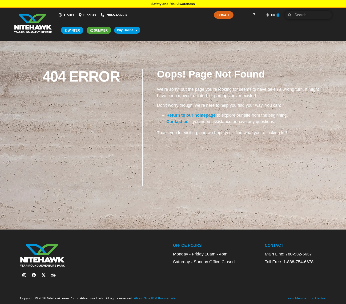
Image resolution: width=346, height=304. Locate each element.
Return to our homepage (191, 115)
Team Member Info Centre (305, 298)
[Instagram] (24, 275)
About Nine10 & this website (155, 298)
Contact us (177, 121)
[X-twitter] (43, 275)
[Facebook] (34, 275)
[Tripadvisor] (53, 275)
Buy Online (125, 30)
